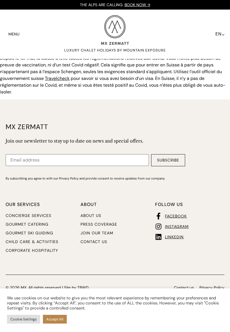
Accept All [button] (54, 319)
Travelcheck (57, 78)
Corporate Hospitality (32, 250)
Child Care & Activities (32, 241)
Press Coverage (99, 224)
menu (13, 34)
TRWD (83, 287)
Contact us (94, 241)
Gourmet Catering (27, 224)
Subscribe (168, 160)
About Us (91, 215)
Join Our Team (97, 232)
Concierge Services (28, 215)
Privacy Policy (211, 287)
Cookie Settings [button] (23, 319)
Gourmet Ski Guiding (29, 232)
